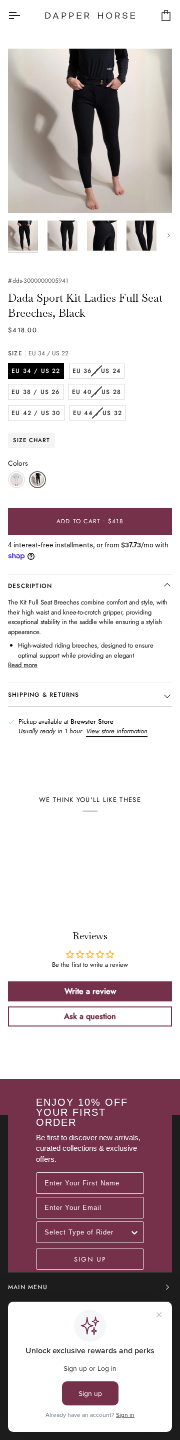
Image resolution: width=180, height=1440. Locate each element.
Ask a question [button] (90, 1016)
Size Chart (31, 440)
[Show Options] (135, 1232)
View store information (117, 731)
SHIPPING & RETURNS (44, 694)
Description (30, 585)
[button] (16, 479)
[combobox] (87, 1232)
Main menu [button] (28, 1287)
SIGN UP (90, 1259)
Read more (23, 665)
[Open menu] (23, 15)
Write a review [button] (90, 991)
